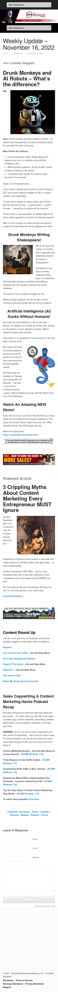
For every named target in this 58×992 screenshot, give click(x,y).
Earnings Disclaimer (13, 983)
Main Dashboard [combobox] (16, 4)
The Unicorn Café (12, 675)
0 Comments (17, 53)
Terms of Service (24, 980)
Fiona (5, 53)
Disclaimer (8, 980)
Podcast (35, 814)
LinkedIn (44, 811)
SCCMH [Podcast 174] (28, 793)
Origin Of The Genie (13, 664)
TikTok (44, 814)
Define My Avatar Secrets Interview (20, 681)
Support (7, 987)
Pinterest (14, 814)
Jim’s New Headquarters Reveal (19, 658)
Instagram (24, 811)
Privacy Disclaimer (34, 983)
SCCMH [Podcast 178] (32, 754)
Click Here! (33, 799)
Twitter (34, 811)
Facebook (12, 811)
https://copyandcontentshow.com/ (20, 434)
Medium (24, 814)
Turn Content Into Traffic (15, 652)
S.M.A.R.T (8, 669)
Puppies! (7, 647)
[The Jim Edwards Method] (29, 22)
